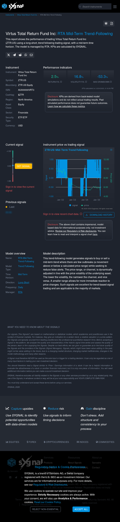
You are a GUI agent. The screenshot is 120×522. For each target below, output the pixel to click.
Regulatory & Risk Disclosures (50, 484)
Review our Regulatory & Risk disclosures (75, 230)
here (95, 234)
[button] (106, 23)
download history (100, 214)
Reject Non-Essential (45, 509)
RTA (20, 292)
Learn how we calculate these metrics (66, 106)
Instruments (10, 15)
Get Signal (23, 166)
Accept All (81, 509)
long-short (23, 282)
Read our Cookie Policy (47, 502)
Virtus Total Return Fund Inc (27, 15)
